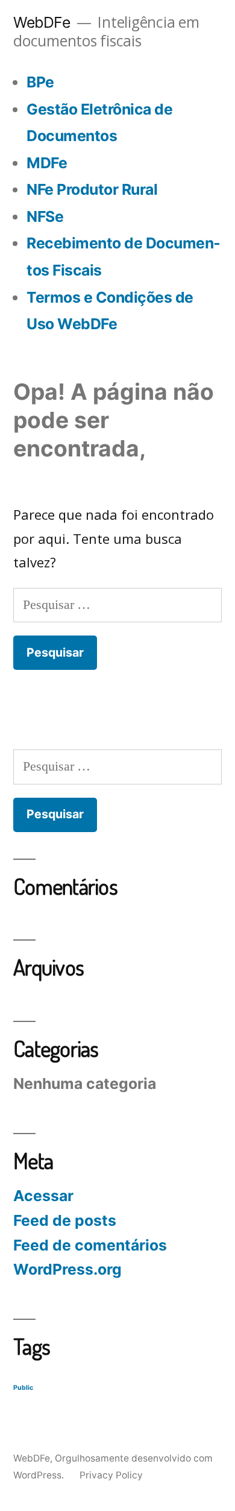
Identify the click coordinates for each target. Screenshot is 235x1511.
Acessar (43, 1196)
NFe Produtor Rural (92, 189)
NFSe (45, 216)
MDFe (47, 163)
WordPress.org (67, 1269)
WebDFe (41, 22)
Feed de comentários (90, 1245)
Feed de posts (64, 1220)
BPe (40, 82)
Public (23, 1388)
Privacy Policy (111, 1475)
